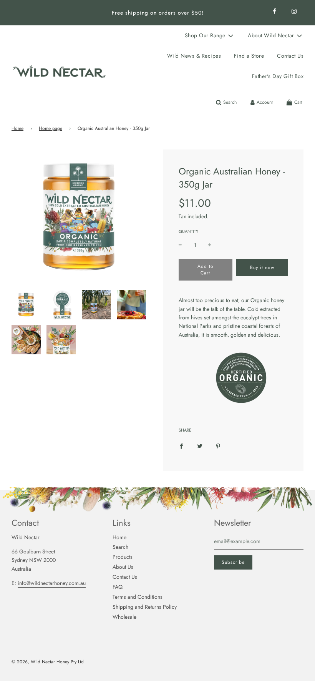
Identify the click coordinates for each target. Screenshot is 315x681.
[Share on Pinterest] (218, 445)
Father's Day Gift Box (278, 76)
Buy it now (262, 267)
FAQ (118, 587)
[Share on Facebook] (181, 445)
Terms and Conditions (137, 597)
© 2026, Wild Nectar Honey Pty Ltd (48, 661)
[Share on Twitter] (199, 445)
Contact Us (290, 56)
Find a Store (249, 56)
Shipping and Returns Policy (145, 607)
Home (17, 128)
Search (120, 547)
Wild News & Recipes (194, 56)
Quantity (188, 231)
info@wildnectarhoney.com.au (52, 583)
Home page (50, 128)
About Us (123, 567)
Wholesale (124, 617)
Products (123, 557)
